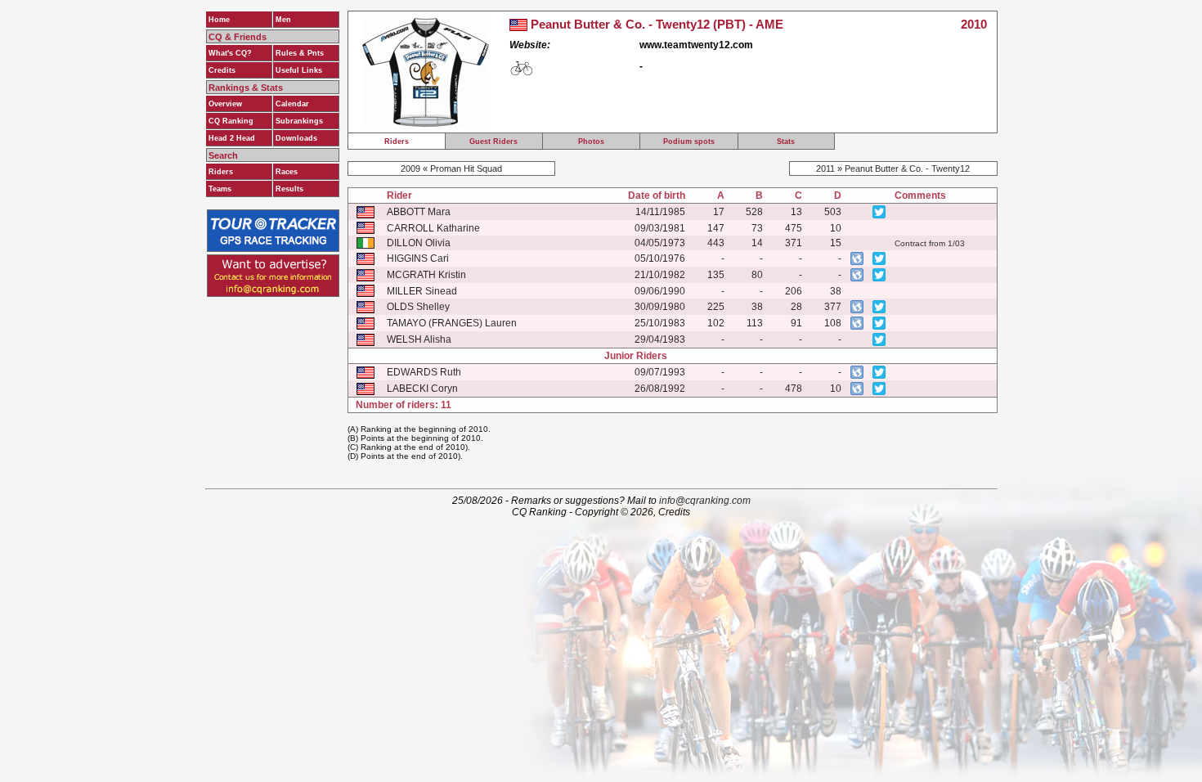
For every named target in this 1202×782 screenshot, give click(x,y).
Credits (222, 70)
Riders (221, 172)
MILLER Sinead (422, 291)
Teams (220, 189)
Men (283, 20)
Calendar (292, 104)
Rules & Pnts (300, 53)
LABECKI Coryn (422, 388)
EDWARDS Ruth (424, 372)
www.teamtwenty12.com (696, 45)
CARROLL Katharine (433, 228)
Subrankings (299, 121)
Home (219, 20)
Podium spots (689, 141)
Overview (225, 104)
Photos (591, 141)
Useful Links (299, 70)
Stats (786, 141)
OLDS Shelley (418, 306)
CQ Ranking (231, 121)
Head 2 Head (232, 138)
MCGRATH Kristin (426, 275)
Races (287, 172)
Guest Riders (493, 141)
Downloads (296, 138)
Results (289, 189)
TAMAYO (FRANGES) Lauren (452, 323)
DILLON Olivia (419, 243)
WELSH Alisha (419, 339)
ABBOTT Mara (419, 212)
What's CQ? (230, 53)
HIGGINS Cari (418, 258)
